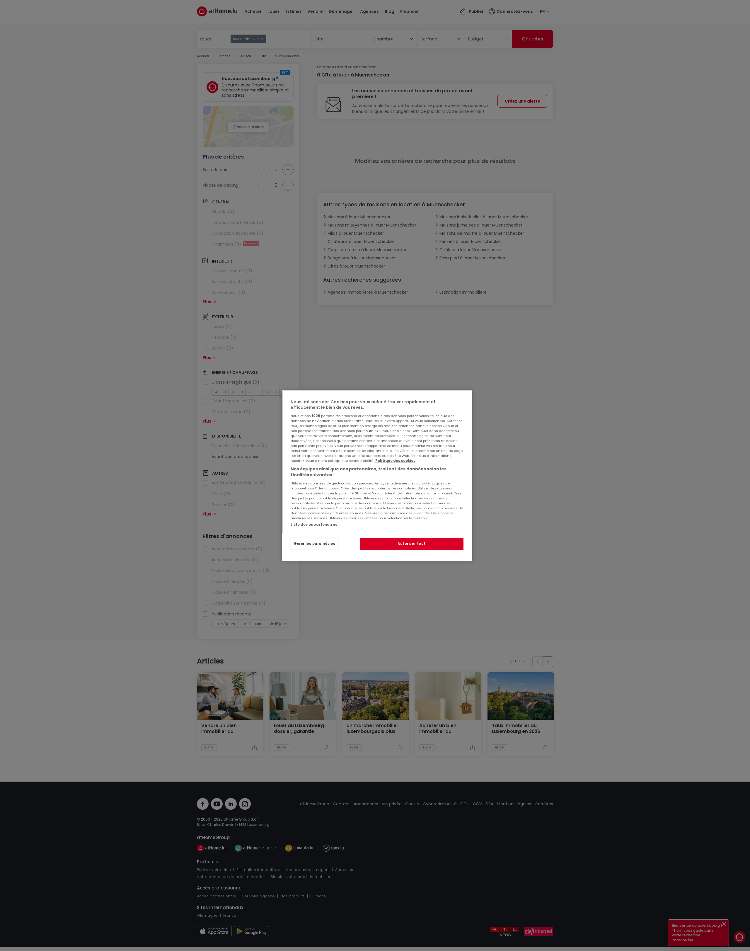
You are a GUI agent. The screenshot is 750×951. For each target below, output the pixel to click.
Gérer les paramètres (314, 543)
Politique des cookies (395, 460)
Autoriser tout (412, 543)
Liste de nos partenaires (314, 524)
